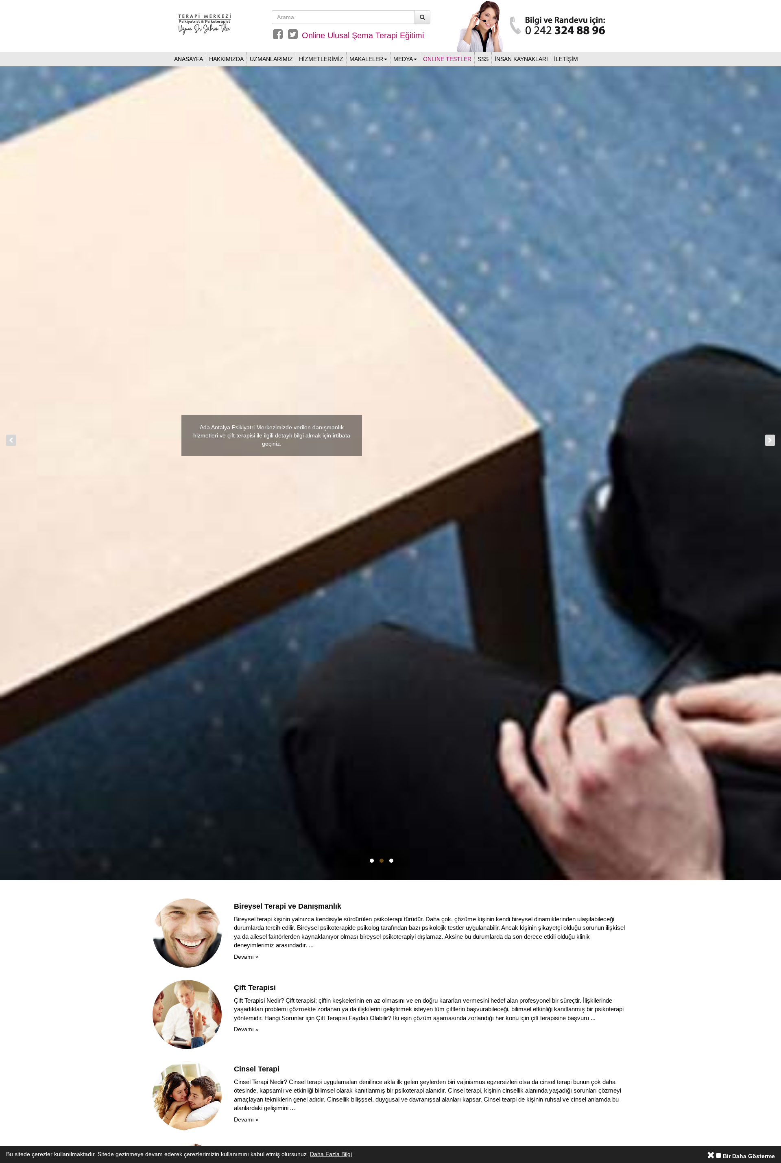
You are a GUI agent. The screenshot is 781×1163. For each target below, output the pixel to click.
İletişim (566, 59)
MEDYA (403, 59)
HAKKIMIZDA (226, 59)
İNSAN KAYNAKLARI (521, 59)
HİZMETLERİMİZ (321, 59)
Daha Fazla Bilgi (331, 1154)
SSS (483, 59)
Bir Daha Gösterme (748, 1156)
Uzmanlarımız (271, 59)
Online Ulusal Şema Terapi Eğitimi (363, 35)
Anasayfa (188, 59)
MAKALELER (366, 59)
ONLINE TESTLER (447, 59)
